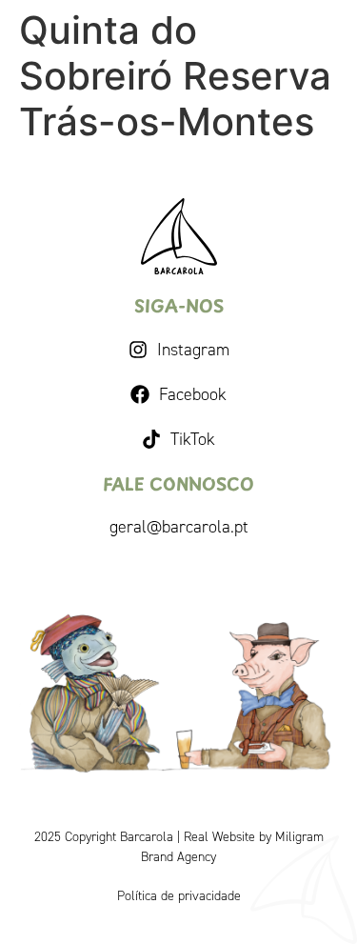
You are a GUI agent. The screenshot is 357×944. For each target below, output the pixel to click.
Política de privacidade (179, 896)
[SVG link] (179, 236)
